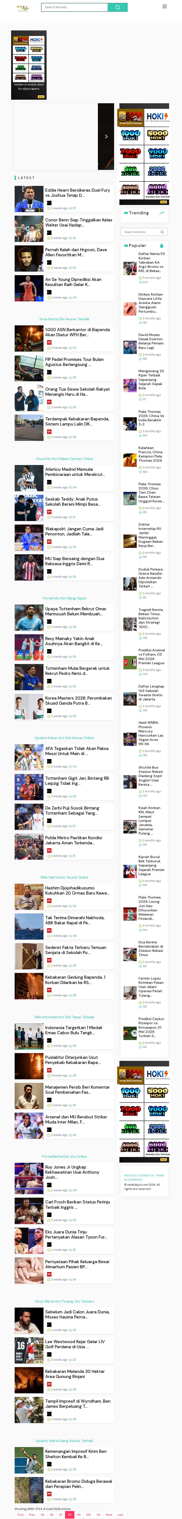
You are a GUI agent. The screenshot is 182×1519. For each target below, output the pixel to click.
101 (98, 1515)
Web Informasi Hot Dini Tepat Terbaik (64, 1017)
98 (69, 1515)
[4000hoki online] (20, 77)
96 (51, 1515)
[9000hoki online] (36, 59)
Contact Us (146, 1175)
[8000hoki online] (20, 40)
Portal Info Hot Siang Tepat (64, 598)
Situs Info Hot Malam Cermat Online (64, 458)
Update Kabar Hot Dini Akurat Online (64, 738)
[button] (22, 136)
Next (109, 1515)
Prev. (32, 1515)
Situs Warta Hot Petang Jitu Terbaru (64, 1301)
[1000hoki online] (20, 49)
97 (60, 1515)
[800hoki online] (20, 68)
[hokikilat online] (36, 40)
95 (42, 1515)
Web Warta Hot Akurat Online (64, 877)
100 (88, 1515)
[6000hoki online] (36, 77)
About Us (130, 1175)
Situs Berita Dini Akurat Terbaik (64, 319)
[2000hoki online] (36, 68)
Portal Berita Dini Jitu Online (64, 1156)
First (21, 1515)
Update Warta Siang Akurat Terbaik (64, 1440)
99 (79, 1515)
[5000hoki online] (36, 49)
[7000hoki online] (20, 59)
